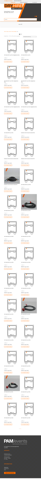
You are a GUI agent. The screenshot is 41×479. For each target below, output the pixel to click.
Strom (10, 31)
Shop (7, 31)
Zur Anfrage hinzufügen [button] (8, 61)
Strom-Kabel (14, 31)
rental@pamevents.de (8, 0)
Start (5, 31)
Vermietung (13, 2)
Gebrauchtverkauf (9, 473)
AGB (5, 469)
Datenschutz (6, 468)
